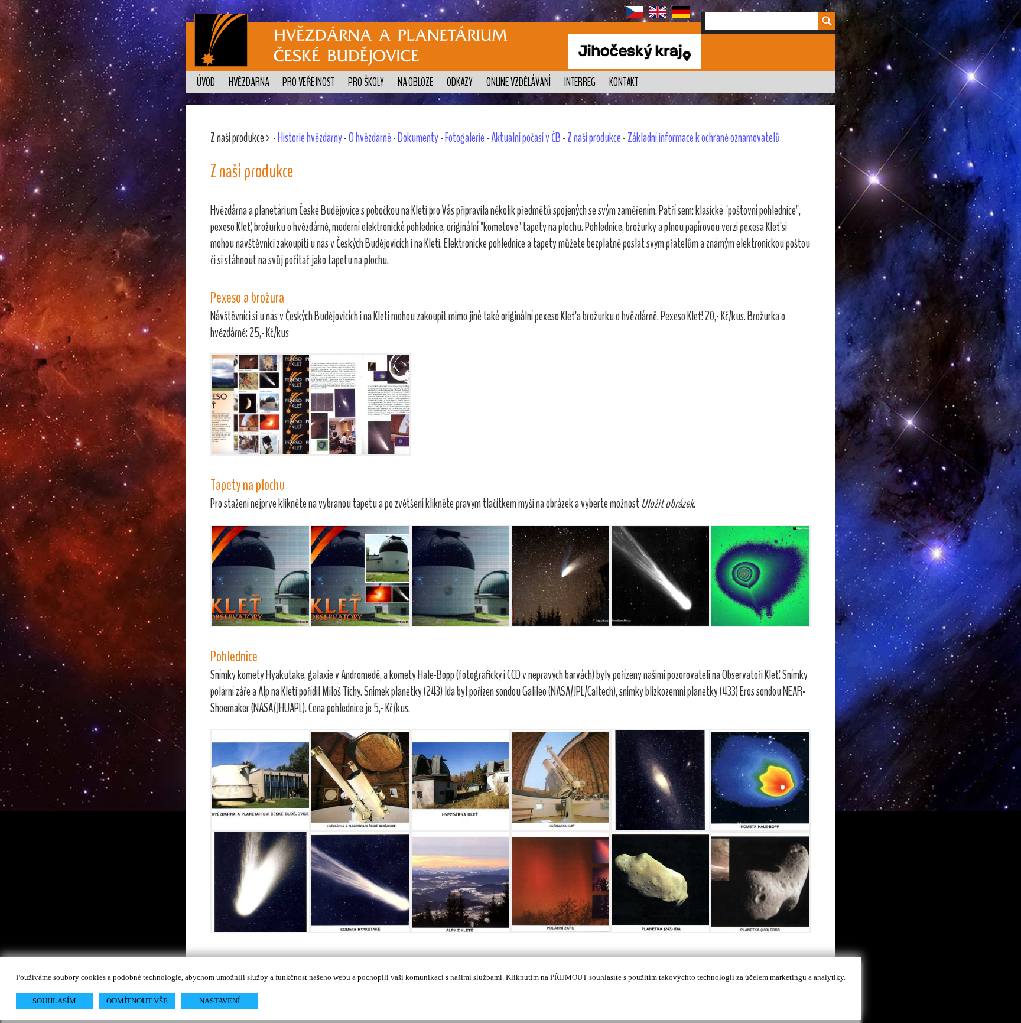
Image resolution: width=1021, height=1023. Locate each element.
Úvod (206, 82)
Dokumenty (418, 137)
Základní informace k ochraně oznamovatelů (703, 137)
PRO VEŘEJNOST (308, 82)
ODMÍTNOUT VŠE (137, 1000)
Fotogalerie (465, 137)
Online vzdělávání (518, 82)
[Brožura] (360, 404)
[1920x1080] (260, 576)
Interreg (580, 82)
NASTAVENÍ (219, 1000)
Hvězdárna (249, 82)
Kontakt (623, 82)
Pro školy (366, 82)
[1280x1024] (560, 576)
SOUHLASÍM (54, 1000)
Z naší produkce (594, 137)
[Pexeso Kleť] (260, 404)
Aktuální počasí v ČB (526, 137)
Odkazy (460, 82)
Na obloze (415, 82)
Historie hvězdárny (310, 137)
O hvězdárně (370, 137)
